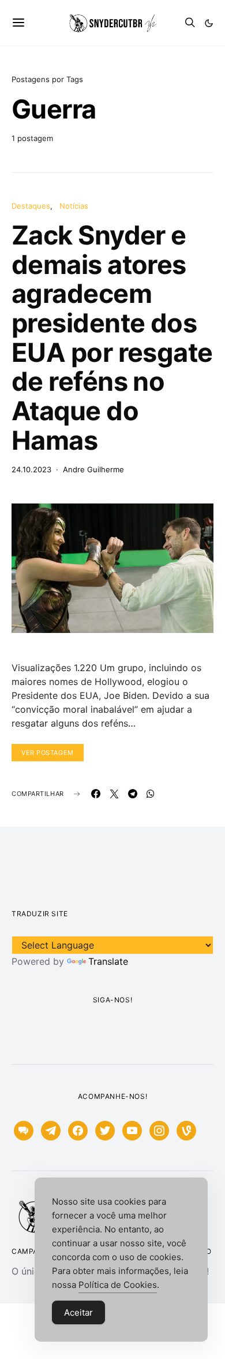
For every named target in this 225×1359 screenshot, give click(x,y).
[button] (208, 23)
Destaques (31, 205)
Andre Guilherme (93, 469)
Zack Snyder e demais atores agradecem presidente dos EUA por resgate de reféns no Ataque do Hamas (112, 337)
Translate (108, 961)
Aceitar (78, 1312)
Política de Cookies (117, 1284)
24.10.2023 (31, 469)
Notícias (73, 205)
